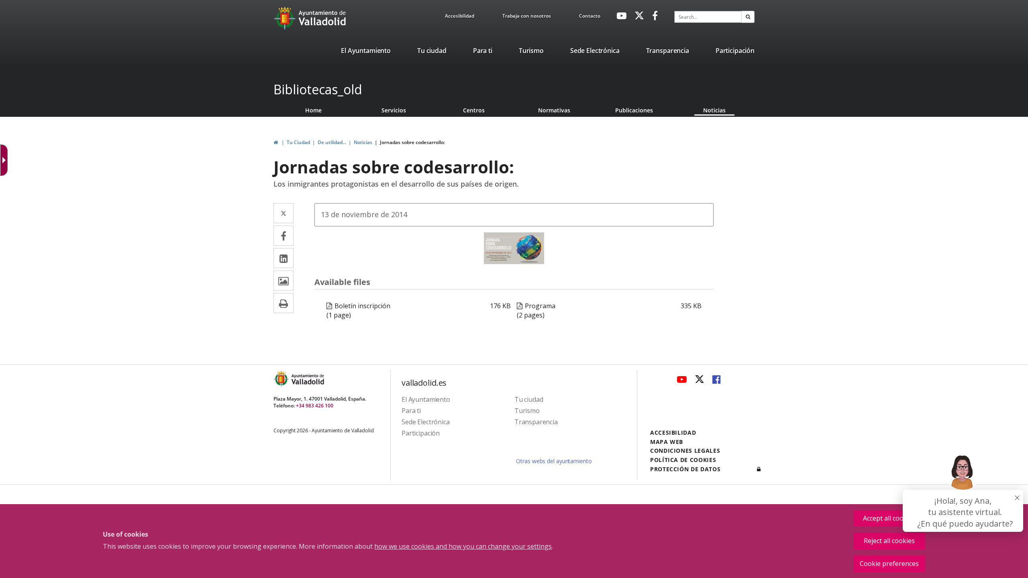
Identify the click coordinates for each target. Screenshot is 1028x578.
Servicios (393, 110)
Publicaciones (634, 110)
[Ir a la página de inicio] (285, 18)
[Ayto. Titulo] (307, 378)
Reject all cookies (889, 540)
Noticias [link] (363, 142)
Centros (474, 110)
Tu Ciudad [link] (298, 142)
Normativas (554, 110)
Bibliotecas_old (317, 89)
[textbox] (708, 17)
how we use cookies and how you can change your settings (463, 546)
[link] (459, 17)
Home (313, 110)
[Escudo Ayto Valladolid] (281, 378)
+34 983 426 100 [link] (314, 405)
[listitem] (366, 52)
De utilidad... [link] (332, 142)
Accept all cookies (889, 518)
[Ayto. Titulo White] (322, 18)
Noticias (714, 110)
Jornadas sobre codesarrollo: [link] (412, 142)
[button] (748, 17)
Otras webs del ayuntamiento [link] (554, 461)
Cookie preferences (889, 563)
